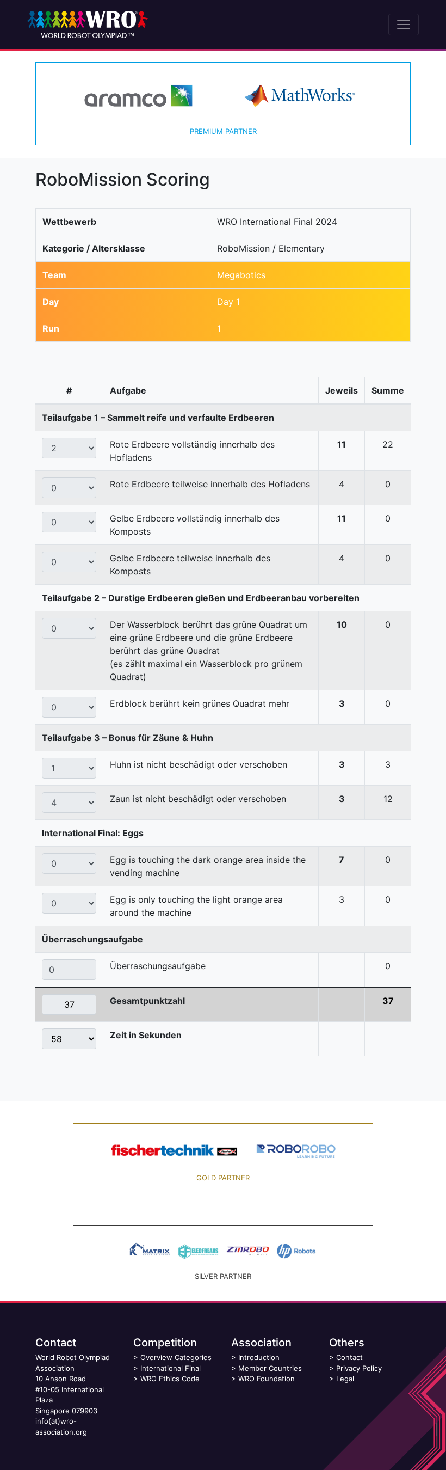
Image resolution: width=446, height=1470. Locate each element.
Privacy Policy (359, 1368)
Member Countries (270, 1368)
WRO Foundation (266, 1378)
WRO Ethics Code (170, 1378)
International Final (170, 1368)
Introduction (259, 1357)
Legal (345, 1378)
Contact (349, 1357)
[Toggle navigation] (403, 24)
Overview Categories (176, 1357)
